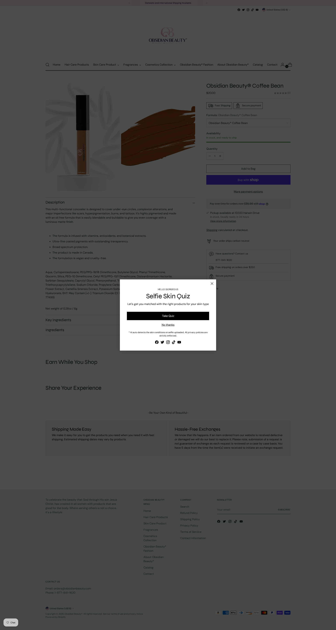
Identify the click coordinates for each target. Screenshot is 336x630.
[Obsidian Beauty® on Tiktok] (174, 343)
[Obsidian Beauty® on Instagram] (168, 343)
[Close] (212, 283)
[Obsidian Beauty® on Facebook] (157, 343)
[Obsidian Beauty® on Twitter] (162, 343)
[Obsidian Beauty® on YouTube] (179, 343)
